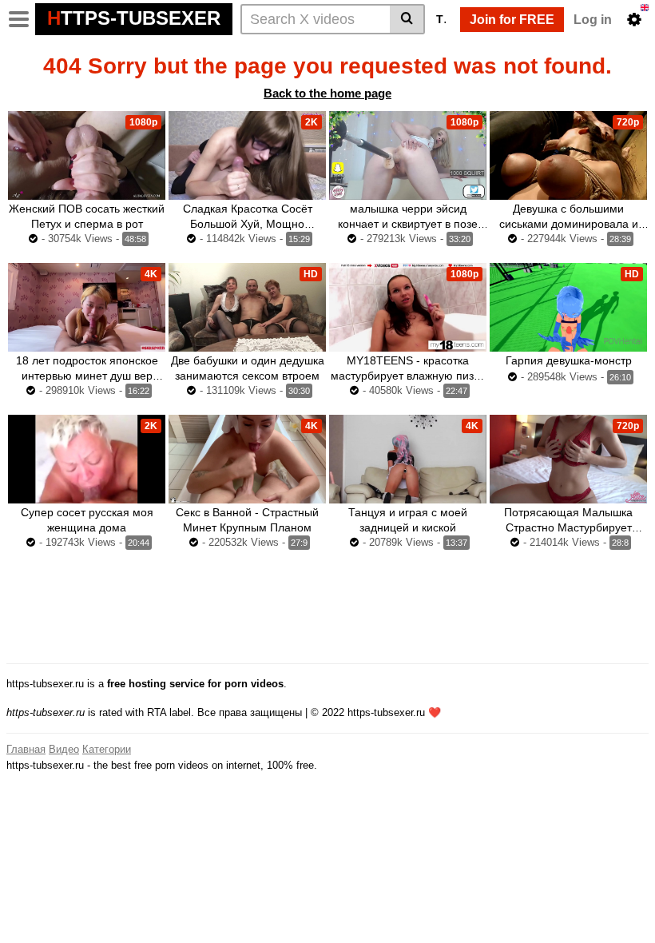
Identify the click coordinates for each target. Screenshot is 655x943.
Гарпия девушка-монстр (569, 360)
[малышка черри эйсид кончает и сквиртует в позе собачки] (407, 155)
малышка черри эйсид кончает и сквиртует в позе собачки (408, 223)
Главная (26, 749)
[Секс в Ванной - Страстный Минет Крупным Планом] (247, 459)
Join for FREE (512, 19)
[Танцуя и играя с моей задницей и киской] (407, 459)
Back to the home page (327, 93)
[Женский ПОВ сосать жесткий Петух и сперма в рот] (86, 155)
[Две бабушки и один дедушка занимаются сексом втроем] (247, 307)
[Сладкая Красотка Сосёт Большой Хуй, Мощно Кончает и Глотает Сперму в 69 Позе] (247, 155)
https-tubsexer (133, 18)
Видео (64, 749)
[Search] (407, 19)
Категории (106, 749)
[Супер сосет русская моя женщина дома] (86, 459)
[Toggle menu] (19, 19)
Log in (593, 19)
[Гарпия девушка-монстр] (568, 307)
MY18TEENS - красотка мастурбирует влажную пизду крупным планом (408, 375)
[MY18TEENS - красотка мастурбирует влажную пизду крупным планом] (407, 307)
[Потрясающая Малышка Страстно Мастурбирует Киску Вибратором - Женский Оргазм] (568, 459)
